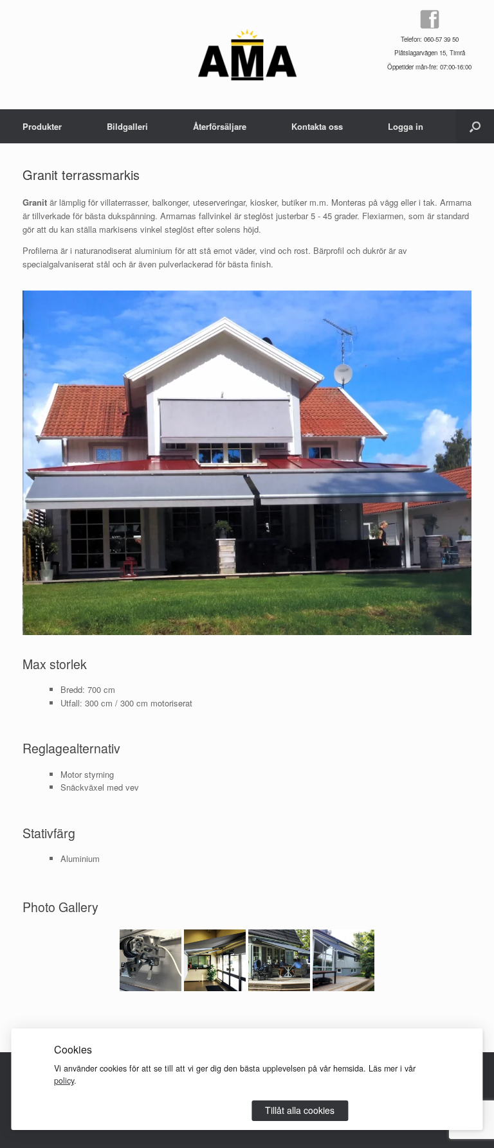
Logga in (405, 126)
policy (64, 1080)
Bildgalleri (127, 126)
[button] (475, 126)
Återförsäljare (219, 126)
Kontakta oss (317, 126)
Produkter (42, 126)
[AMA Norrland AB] (247, 54)
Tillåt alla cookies (299, 1110)
